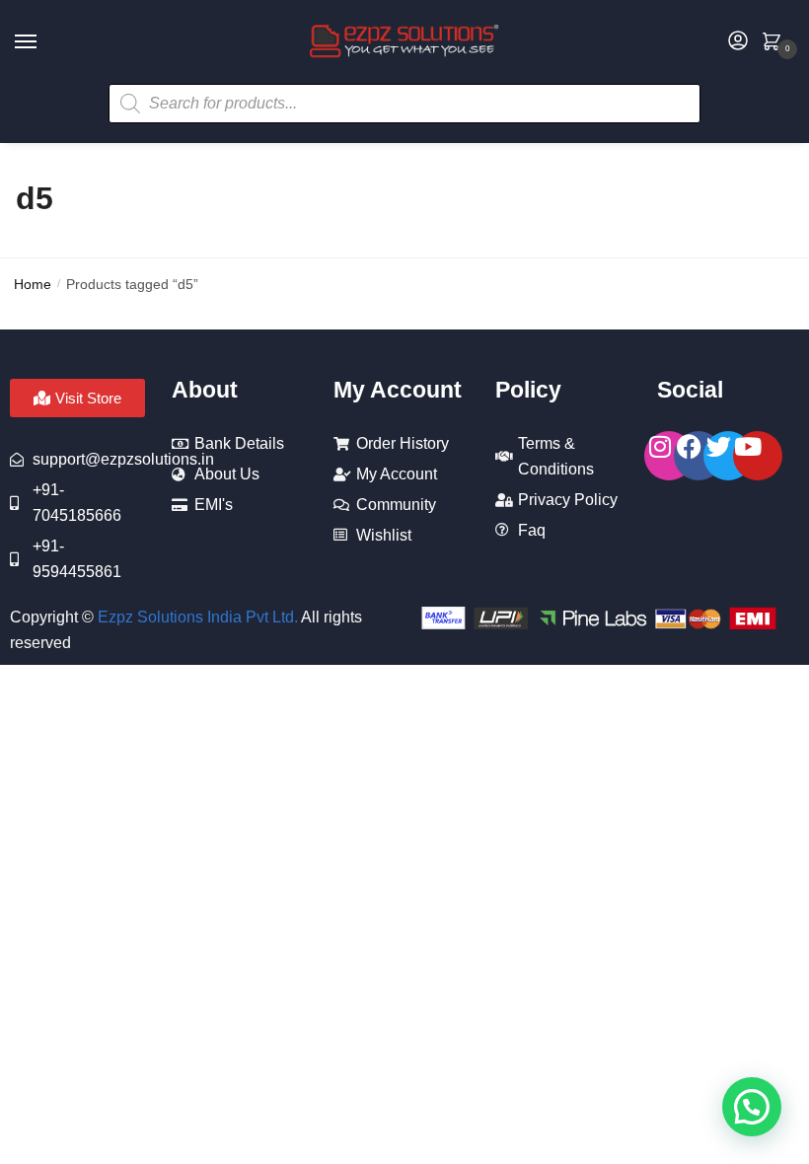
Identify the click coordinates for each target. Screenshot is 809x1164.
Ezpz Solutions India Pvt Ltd (196, 617)
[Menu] (44, 42)
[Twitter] (728, 455)
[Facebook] (698, 455)
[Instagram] (669, 455)
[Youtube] (757, 455)
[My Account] (738, 42)
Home (32, 284)
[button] (751, 1106)
